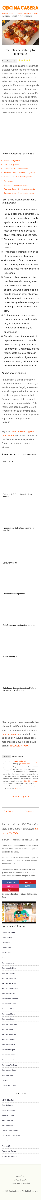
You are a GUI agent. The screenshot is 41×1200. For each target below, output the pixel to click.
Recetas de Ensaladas (10, 988)
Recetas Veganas (10, 734)
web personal (19, 788)
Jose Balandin (20, 761)
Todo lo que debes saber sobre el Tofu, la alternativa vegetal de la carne (19, 689)
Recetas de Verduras (9, 1065)
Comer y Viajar (7, 937)
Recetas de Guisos (8, 993)
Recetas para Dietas (9, 1070)
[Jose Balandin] (7, 769)
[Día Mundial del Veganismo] (20, 617)
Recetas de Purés (8, 1039)
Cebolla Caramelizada (10, 1131)
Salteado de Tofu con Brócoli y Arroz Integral (17, 495)
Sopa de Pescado (8, 1125)
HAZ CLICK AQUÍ (19, 745)
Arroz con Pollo (7, 1120)
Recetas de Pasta (8, 1019)
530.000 (10, 886)
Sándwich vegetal (10, 563)
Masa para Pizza (8, 1115)
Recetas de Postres (9, 1034)
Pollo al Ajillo (6, 1146)
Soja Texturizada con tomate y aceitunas (19, 625)
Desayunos (6, 942)
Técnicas (5, 1080)
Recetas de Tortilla (8, 1060)
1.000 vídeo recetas (30, 781)
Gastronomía (6, 948)
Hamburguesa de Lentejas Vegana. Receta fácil (19, 529)
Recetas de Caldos (8, 973)
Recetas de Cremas (9, 983)
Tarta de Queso (7, 1105)
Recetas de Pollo (8, 1029)
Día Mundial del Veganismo (14, 594)
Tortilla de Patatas (8, 1110)
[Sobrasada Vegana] (20, 680)
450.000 (28, 882)
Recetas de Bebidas (9, 968)
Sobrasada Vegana (10, 656)
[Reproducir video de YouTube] (20, 133)
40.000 (27, 886)
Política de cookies (20, 1179)
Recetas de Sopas (8, 1050)
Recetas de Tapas (8, 1055)
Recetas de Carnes (9, 978)
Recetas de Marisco (9, 1009)
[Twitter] (36, 761)
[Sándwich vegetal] (20, 586)
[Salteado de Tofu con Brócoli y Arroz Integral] (20, 520)
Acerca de (6, 756)
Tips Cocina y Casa (9, 1085)
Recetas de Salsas (8, 1044)
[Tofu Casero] (20, 487)
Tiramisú (5, 1141)
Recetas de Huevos (9, 1004)
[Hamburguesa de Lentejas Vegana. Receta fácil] (20, 557)
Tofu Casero (8, 461)
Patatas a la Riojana (9, 1151)
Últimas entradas (17, 756)
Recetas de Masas (8, 1014)
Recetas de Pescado (9, 1024)
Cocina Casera (25, 764)
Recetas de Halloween (10, 999)
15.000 (9, 890)
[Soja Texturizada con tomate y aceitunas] (20, 649)
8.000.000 (11, 882)
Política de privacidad (20, 1183)
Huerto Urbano (7, 953)
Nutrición (5, 958)
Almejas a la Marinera (9, 1156)
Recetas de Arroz (8, 963)
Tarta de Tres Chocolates (11, 1136)
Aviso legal (20, 1176)
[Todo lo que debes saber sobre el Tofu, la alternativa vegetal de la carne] (20, 714)
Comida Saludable (8, 932)
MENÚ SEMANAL (8, 1100)
